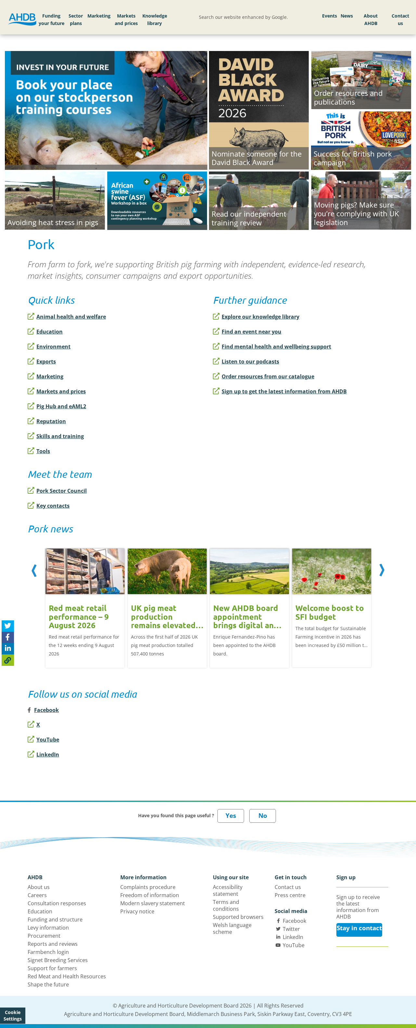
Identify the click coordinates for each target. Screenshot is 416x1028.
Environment (53, 346)
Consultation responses (57, 903)
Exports (46, 361)
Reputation (51, 421)
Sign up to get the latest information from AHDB (284, 391)
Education (49, 331)
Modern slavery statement (152, 903)
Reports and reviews (53, 943)
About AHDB (371, 20)
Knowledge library (154, 20)
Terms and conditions (226, 905)
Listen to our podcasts (250, 361)
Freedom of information (149, 895)
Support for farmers (52, 968)
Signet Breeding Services (58, 960)
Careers (37, 895)
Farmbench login (48, 952)
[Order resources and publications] (361, 79)
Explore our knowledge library (260, 316)
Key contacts (53, 505)
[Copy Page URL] (8, 660)
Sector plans (76, 20)
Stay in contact (359, 928)
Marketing (98, 16)
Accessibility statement (227, 890)
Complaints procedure (148, 887)
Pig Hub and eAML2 (61, 406)
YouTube (47, 739)
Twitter (291, 929)
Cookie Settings (13, 1015)
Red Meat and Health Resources (67, 976)
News (347, 16)
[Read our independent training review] (259, 200)
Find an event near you (251, 331)
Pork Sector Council (61, 490)
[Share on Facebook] (8, 637)
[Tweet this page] (8, 625)
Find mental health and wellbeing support (276, 346)
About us (39, 887)
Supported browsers (238, 916)
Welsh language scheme (232, 928)
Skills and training (60, 436)
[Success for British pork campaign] (361, 139)
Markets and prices (126, 20)
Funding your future (51, 20)
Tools (43, 451)
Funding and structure (55, 919)
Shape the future (48, 984)
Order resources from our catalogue (268, 376)
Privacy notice (137, 911)
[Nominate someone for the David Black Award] (259, 109)
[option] (85, 603)
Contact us (400, 20)
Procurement (44, 935)
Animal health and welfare (71, 316)
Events (329, 16)
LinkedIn (47, 754)
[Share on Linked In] (8, 648)
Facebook (294, 920)
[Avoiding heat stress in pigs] (55, 200)
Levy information (48, 927)
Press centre (290, 895)
